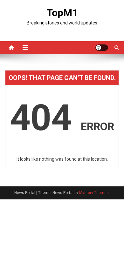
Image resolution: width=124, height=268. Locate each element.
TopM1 (62, 13)
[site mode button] (101, 47)
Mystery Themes (94, 193)
